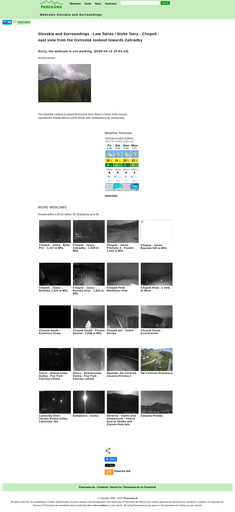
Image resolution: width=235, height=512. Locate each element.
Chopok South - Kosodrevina (151, 332)
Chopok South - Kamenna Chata (50, 332)
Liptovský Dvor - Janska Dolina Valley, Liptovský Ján (53, 418)
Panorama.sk (131, 498)
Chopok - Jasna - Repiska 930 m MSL (154, 246)
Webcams (75, 3)
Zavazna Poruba (152, 415)
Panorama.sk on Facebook (139, 487)
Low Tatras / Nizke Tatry (115, 34)
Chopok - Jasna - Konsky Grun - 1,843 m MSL (88, 290)
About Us (115, 487)
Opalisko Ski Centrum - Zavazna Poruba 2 (122, 374)
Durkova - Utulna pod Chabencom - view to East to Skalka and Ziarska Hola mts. (121, 420)
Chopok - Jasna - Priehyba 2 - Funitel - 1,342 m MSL (121, 248)
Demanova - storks (85, 415)
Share (112, 459)
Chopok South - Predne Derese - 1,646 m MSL (89, 332)
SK (10, 22)
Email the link (122, 471)
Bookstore (111, 3)
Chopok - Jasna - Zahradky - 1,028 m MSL (86, 248)
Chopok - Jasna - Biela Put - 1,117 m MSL (54, 246)
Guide (87, 3)
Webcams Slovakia (71, 14)
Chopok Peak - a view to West (155, 289)
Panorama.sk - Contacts (93, 487)
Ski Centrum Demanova (157, 373)
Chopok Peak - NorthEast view (117, 289)
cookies (103, 505)
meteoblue (111, 195)
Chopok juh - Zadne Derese (120, 332)
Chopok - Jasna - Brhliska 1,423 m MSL (53, 289)
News (98, 3)
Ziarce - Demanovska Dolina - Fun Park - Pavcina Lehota (53, 376)
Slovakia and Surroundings (63, 34)
